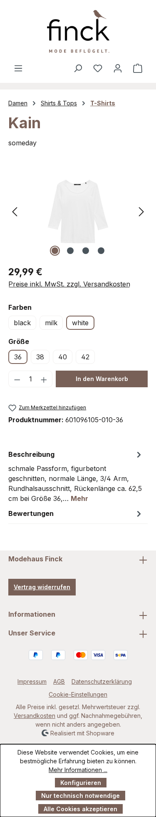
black (22, 323)
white (80, 323)
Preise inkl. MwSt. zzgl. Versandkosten (69, 284)
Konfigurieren (80, 782)
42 (85, 357)
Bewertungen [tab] (31, 513)
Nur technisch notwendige (80, 795)
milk (51, 323)
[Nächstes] (141, 211)
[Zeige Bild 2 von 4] (70, 250)
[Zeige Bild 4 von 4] (101, 250)
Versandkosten (34, 715)
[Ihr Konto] (118, 68)
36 (18, 357)
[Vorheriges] (14, 211)
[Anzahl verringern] (17, 379)
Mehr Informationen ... (78, 769)
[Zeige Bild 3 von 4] (85, 250)
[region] (78, 211)
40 (62, 357)
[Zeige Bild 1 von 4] (55, 250)
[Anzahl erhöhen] (44, 379)
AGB (59, 681)
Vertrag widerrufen (42, 586)
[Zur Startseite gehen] (78, 31)
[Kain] (78, 211)
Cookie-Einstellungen (78, 694)
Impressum (32, 681)
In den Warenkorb (102, 378)
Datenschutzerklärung (102, 681)
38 (40, 357)
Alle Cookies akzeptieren (80, 808)
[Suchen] (78, 68)
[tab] (76, 476)
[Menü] (18, 68)
